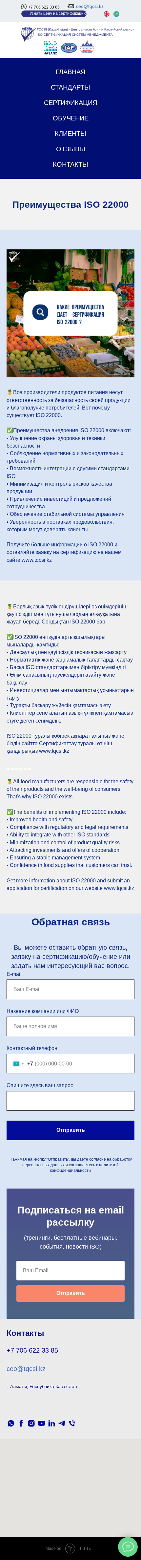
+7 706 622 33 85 (44, 7)
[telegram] (62, 1423)
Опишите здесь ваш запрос (40, 1085)
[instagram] (31, 1423)
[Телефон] (72, 1423)
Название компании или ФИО (43, 1011)
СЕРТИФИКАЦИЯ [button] (70, 102)
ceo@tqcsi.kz (90, 6)
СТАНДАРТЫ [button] (70, 87)
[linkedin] (52, 1423)
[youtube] (41, 1423)
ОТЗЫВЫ (70, 149)
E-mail (14, 974)
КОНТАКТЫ (70, 164)
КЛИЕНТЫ (70, 133)
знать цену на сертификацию (59, 13)
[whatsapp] (11, 1423)
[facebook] (21, 1423)
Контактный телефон (32, 1048)
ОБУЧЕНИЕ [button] (71, 118)
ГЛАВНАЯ (70, 71)
